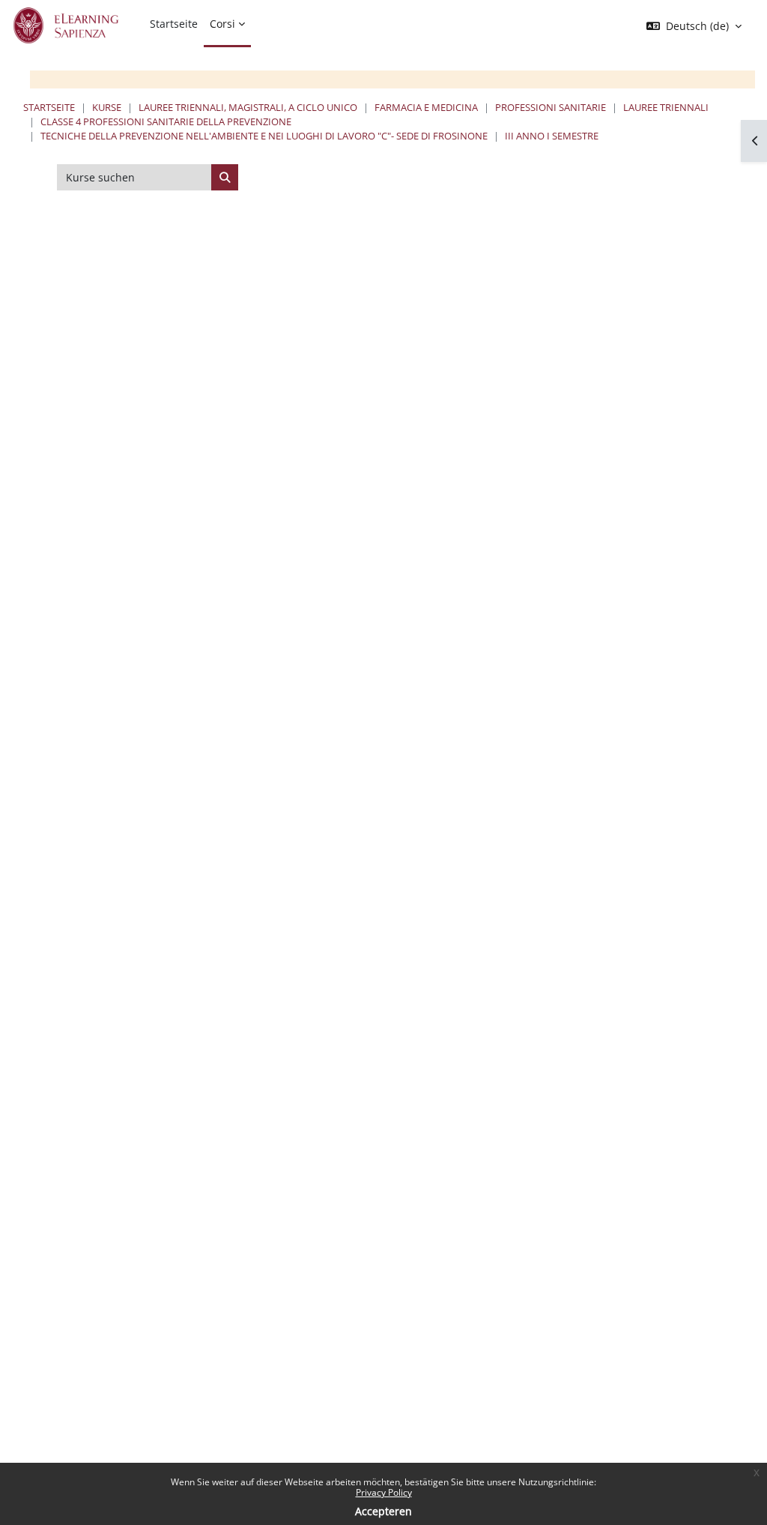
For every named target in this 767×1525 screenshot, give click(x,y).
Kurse (106, 107)
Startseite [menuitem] (174, 23)
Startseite (49, 107)
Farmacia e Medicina (426, 107)
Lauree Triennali (666, 107)
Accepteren (383, 1511)
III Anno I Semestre (551, 135)
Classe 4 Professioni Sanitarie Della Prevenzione (165, 121)
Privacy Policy (384, 1492)
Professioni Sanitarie (550, 107)
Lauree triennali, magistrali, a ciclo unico (248, 107)
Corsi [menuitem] (222, 23)
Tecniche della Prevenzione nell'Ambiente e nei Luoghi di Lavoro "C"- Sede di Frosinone (264, 135)
